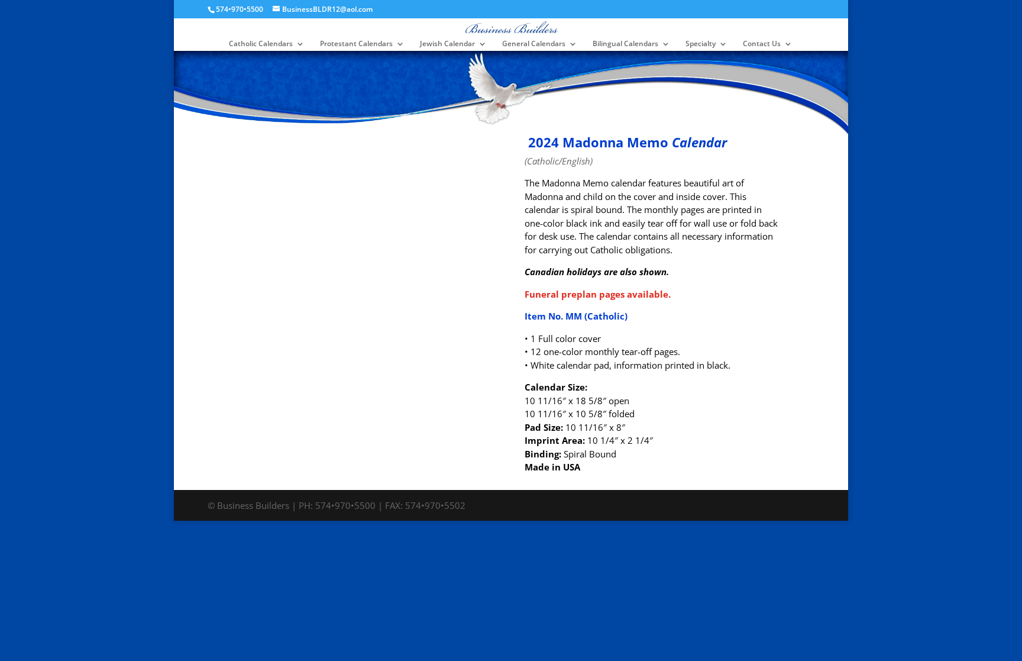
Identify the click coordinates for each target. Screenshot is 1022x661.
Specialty (700, 44)
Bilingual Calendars (625, 44)
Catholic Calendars (261, 44)
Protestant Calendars (356, 44)
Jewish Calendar (447, 44)
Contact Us (762, 44)
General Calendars (533, 44)
